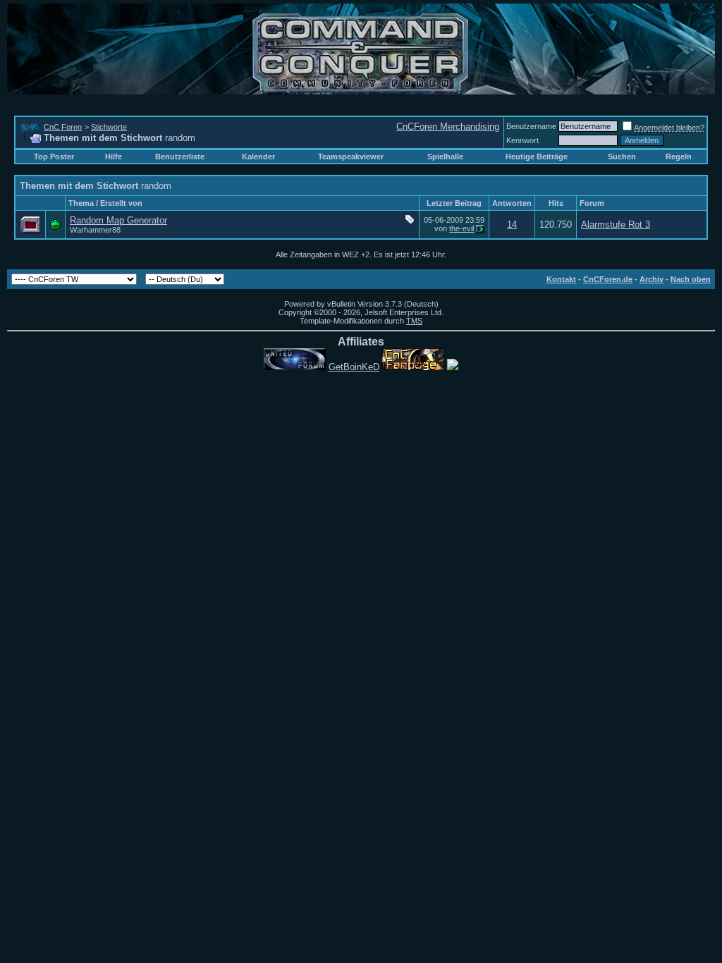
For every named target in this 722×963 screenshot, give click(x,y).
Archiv (651, 279)
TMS (414, 321)
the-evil (461, 228)
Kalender (258, 156)
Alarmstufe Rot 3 (615, 224)
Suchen (622, 156)
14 (512, 224)
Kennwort (522, 140)
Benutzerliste (179, 156)
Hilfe (113, 156)
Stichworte (109, 127)
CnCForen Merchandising (447, 126)
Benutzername (531, 126)
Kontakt (561, 279)
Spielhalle (445, 156)
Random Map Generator (118, 220)
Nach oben (691, 279)
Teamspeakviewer (351, 156)
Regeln (679, 156)
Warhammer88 (95, 230)
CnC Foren (63, 127)
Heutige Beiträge (537, 156)
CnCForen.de (607, 279)
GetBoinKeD (354, 367)
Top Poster (54, 156)
